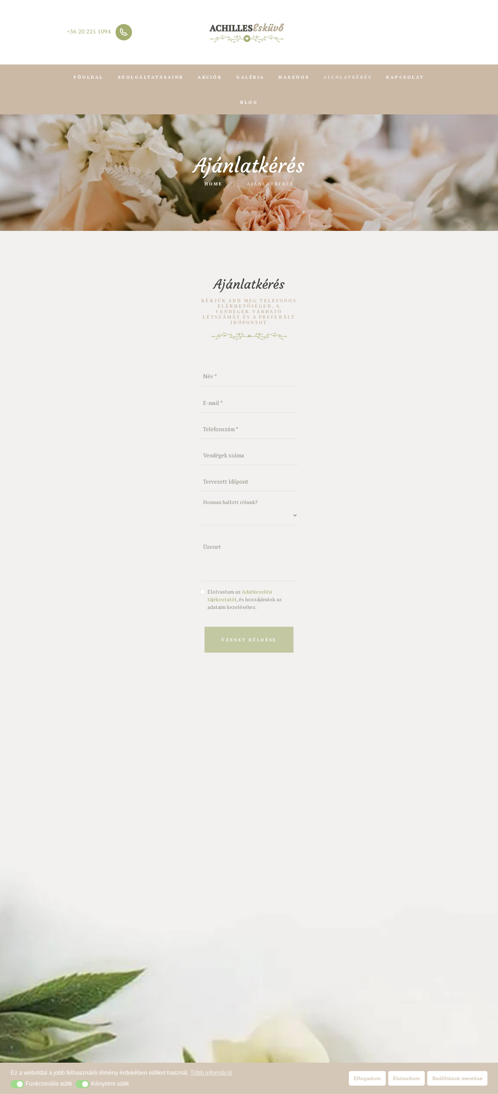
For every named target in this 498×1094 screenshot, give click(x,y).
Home (213, 183)
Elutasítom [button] (406, 1078)
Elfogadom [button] (367, 1078)
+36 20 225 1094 (88, 31)
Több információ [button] (211, 1073)
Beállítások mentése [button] (457, 1078)
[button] (17, 1084)
